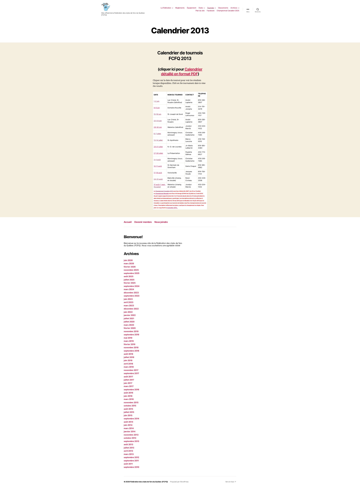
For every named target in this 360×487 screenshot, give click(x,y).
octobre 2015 (130, 405)
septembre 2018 (131, 351)
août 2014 (128, 422)
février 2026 (130, 267)
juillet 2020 (129, 321)
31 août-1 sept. (159, 185)
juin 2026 (128, 260)
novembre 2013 (131, 435)
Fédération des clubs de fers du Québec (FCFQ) (149, 482)
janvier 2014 (129, 431)
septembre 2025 (131, 273)
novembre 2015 (131, 402)
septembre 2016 (131, 389)
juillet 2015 (129, 412)
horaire (157, 187)
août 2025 (128, 276)
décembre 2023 (131, 292)
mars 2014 (129, 428)
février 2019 (129, 344)
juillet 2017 (129, 380)
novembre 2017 (131, 370)
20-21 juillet (158, 147)
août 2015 (128, 409)
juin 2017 (128, 383)
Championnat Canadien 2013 (164, 191)
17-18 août (158, 173)
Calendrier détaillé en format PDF (181, 71)
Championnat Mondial (162, 193)
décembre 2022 (131, 309)
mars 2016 (129, 399)
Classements (223, 8)
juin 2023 (128, 299)
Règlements (180, 8)
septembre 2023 (131, 296)
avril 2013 (128, 451)
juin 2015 (128, 415)
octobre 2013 (130, 438)
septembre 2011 (131, 460)
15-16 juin (157, 114)
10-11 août (158, 166)
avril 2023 (128, 302)
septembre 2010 (131, 467)
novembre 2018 (131, 347)
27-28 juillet (158, 153)
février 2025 (130, 283)
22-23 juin (158, 121)
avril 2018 (128, 364)
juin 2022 (128, 312)
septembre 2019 (131, 334)
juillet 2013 (129, 448)
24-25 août (158, 179)
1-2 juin (156, 101)
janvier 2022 (130, 315)
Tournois (210, 8)
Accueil (128, 222)
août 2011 (128, 464)
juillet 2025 (129, 280)
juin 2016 (128, 396)
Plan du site (200, 11)
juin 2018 (128, 360)
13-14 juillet (158, 140)
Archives (234, 8)
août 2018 (128, 354)
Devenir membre (143, 222)
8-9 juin (157, 108)
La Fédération (166, 8)
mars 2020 (129, 325)
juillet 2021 (129, 318)
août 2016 (128, 393)
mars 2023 (129, 305)
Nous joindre (161, 222)
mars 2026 (129, 263)
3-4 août (157, 160)
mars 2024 (129, 289)
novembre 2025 (131, 270)
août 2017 (128, 376)
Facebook (210, 11)
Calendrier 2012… (172, 207)
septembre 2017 (131, 373)
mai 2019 (128, 338)
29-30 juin (158, 127)
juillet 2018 (129, 357)
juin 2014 (128, 425)
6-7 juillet (157, 134)
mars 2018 (129, 367)
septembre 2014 (131, 418)
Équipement (191, 8)
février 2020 (130, 328)
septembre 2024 (131, 286)
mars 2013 (129, 454)
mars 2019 (129, 341)
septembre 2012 (131, 457)
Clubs (201, 8)
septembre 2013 (131, 441)
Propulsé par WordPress (179, 482)
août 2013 (128, 444)
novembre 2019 (131, 331)
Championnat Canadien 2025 (228, 11)
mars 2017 (129, 386)
